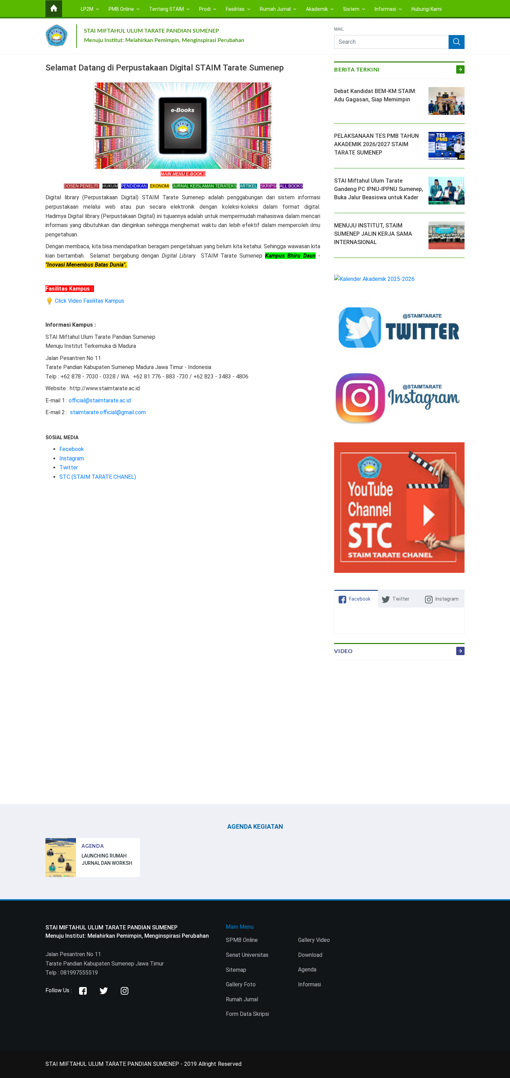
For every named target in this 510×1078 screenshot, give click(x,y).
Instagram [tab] (447, 599)
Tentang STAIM (167, 9)
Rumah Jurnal (276, 9)
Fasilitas (236, 9)
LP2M (87, 9)
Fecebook (71, 449)
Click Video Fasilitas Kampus (88, 301)
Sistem (351, 9)
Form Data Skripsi (247, 1014)
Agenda (307, 969)
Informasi (386, 9)
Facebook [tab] (360, 599)
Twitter (68, 467)
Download (310, 955)
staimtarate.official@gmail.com (108, 412)
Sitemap (236, 970)
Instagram (71, 458)
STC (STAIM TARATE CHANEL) (97, 477)
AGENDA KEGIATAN (255, 826)
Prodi (205, 9)
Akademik (317, 9)
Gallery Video (314, 940)
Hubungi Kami (426, 9)
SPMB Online (242, 940)
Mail (338, 29)
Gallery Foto (241, 984)
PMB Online (122, 9)
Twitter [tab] (400, 599)
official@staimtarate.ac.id (100, 400)
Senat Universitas (247, 955)
